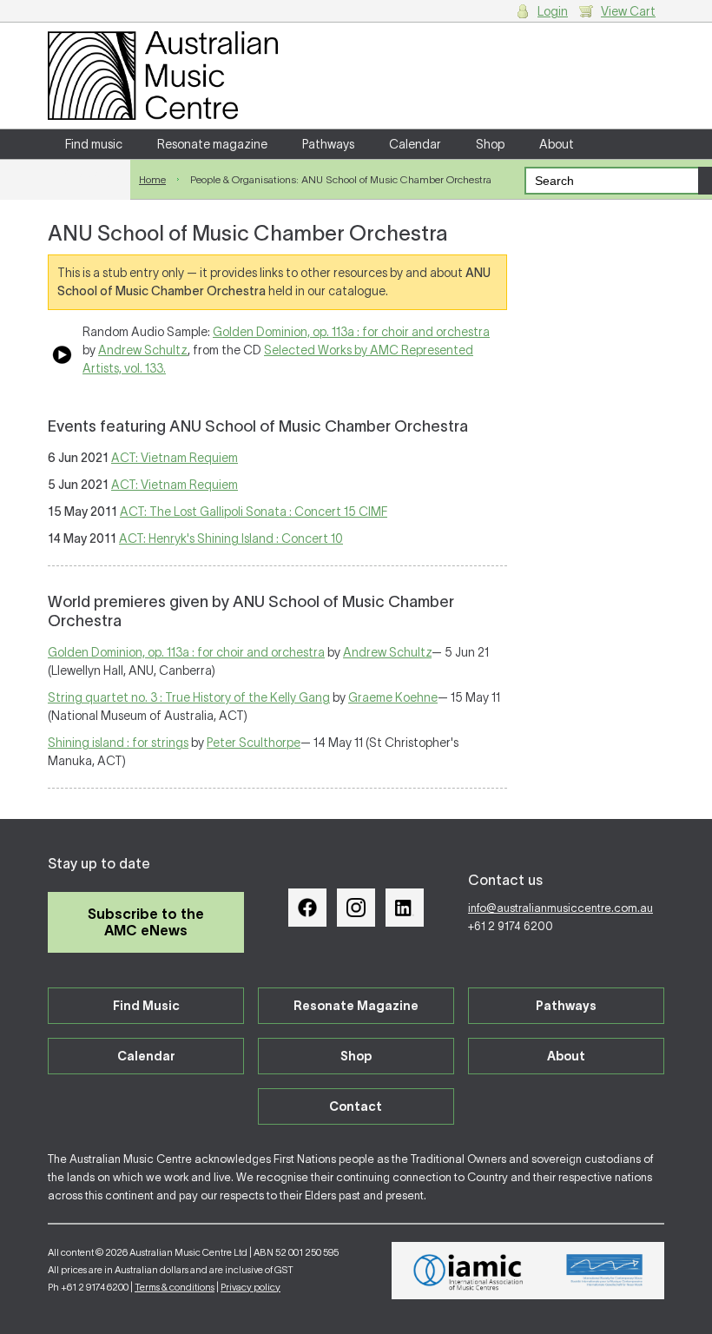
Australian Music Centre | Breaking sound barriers (163, 75)
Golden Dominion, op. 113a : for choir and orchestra (351, 332)
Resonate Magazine (356, 1006)
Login (552, 11)
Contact (89, 174)
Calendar (415, 144)
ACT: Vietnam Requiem (174, 458)
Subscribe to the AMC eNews (146, 922)
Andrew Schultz (143, 350)
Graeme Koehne (393, 697)
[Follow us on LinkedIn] (405, 907)
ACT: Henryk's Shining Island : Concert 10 (231, 538)
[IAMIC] (468, 1270)
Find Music (146, 1006)
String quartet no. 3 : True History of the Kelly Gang (189, 697)
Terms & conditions (174, 1287)
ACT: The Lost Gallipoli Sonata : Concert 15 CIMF (253, 511)
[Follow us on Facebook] (307, 907)
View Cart (628, 11)
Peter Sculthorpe (253, 743)
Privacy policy (250, 1287)
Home (152, 179)
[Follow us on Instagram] (356, 907)
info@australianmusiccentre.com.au (560, 908)
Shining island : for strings (118, 743)
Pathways (328, 144)
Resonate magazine (212, 144)
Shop (490, 144)
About (556, 144)
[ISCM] (604, 1270)
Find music (93, 144)
